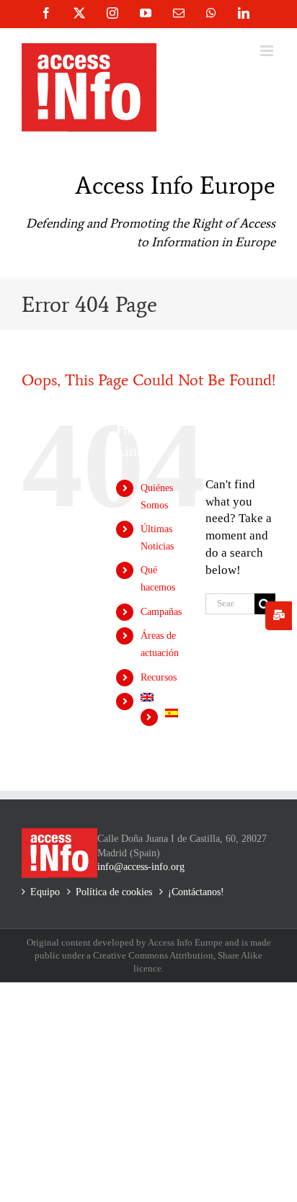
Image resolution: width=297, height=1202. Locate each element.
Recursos (159, 677)
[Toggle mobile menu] (267, 50)
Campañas (161, 611)
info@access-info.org (141, 866)
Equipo (45, 892)
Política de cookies (114, 892)
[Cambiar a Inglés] (162, 697)
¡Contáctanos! (196, 892)
